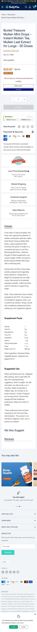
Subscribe (7, 552)
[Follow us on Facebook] (2, 572)
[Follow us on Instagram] (10, 572)
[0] (34, 7)
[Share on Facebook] (19, 126)
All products (11, 15)
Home (3, 15)
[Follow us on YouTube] (17, 572)
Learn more (20, 623)
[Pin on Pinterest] (23, 126)
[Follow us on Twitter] (6, 572)
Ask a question (8, 60)
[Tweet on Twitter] (27, 126)
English (5, 562)
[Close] (35, 614)
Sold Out (18, 107)
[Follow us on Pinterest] (14, 572)
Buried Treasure (12, 51)
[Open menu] (2, 7)
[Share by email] (32, 126)
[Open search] (26, 7)
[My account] (30, 7)
